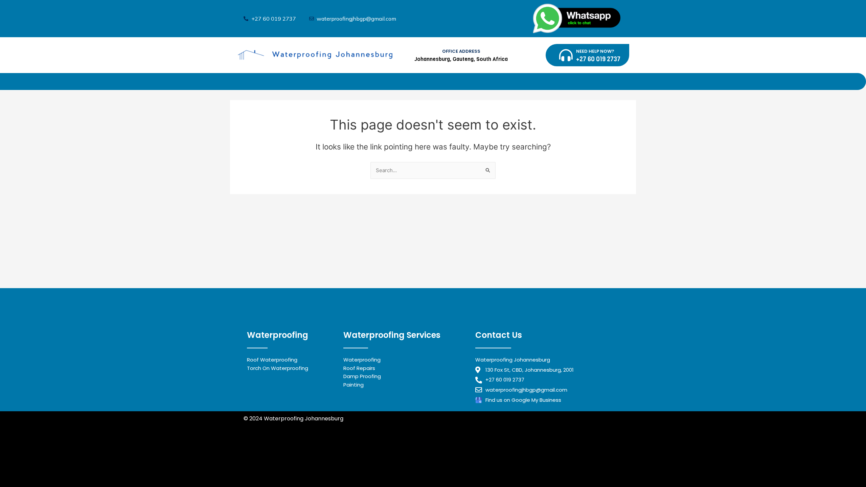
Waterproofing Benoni (273, 453)
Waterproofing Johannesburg (283, 461)
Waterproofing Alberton (276, 469)
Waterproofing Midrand (275, 444)
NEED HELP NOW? (595, 51)
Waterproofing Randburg (340, 444)
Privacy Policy (262, 427)
